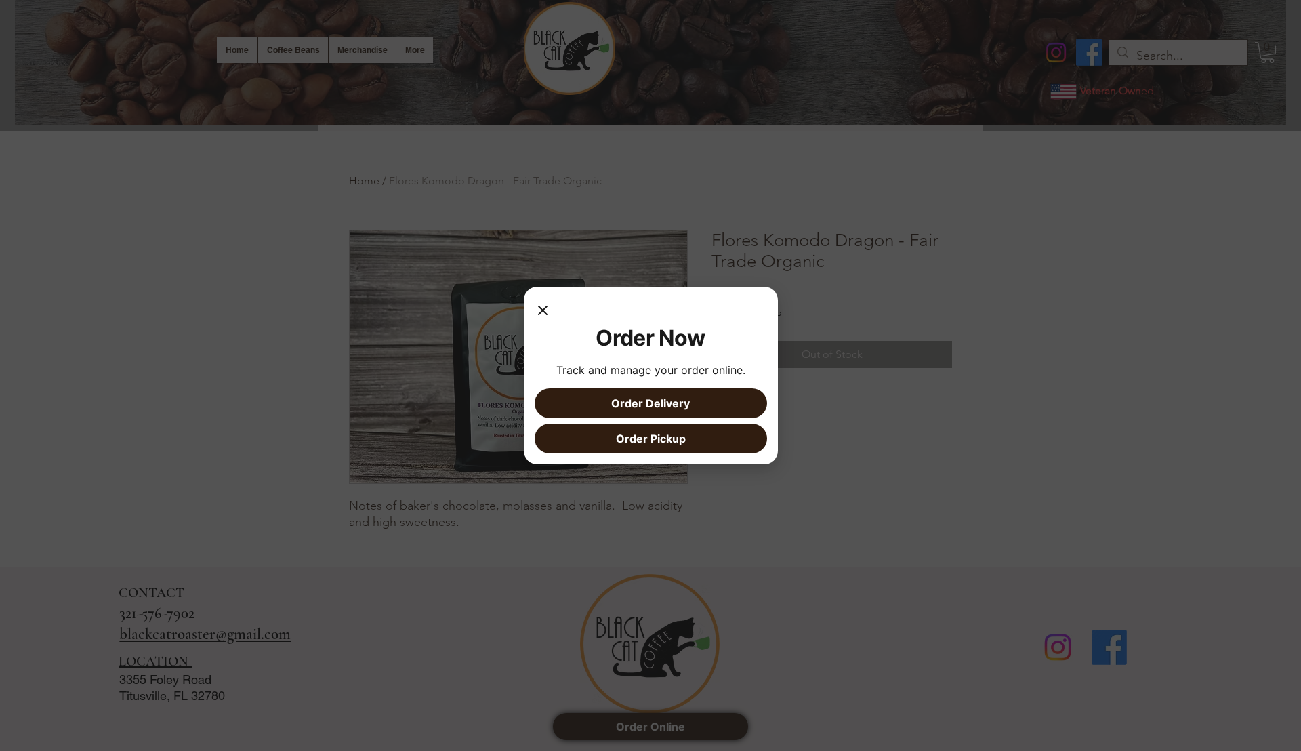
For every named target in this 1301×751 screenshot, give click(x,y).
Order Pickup (651, 438)
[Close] (542, 311)
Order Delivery (650, 403)
